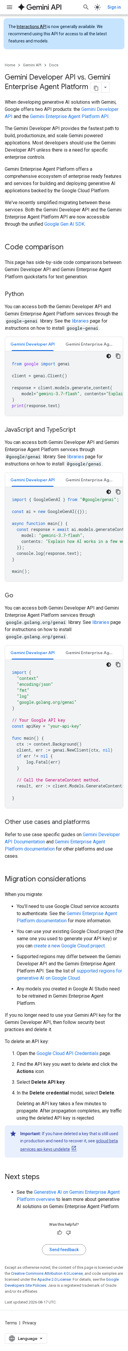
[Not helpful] (68, 1232)
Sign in (114, 7)
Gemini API (32, 65)
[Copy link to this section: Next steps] (45, 1177)
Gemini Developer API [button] (32, 344)
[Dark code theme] (108, 356)
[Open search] (86, 7)
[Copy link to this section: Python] (30, 294)
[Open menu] (9, 7)
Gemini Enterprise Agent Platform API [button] (92, 344)
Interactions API (31, 26)
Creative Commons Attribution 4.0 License (47, 1273)
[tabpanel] (64, 383)
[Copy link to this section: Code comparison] (69, 247)
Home (10, 65)
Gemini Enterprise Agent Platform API (69, 116)
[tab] (32, 344)
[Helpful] (59, 1232)
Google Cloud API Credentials (68, 1053)
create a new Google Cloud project (69, 946)
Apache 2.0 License (54, 1279)
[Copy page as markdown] (96, 87)
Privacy (29, 1323)
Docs (53, 65)
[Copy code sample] (118, 356)
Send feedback (64, 1249)
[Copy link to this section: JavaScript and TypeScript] (82, 430)
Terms (11, 1323)
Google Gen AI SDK (64, 224)
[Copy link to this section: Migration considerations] (92, 879)
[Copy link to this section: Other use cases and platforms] (96, 822)
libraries (80, 321)
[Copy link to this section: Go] (19, 595)
